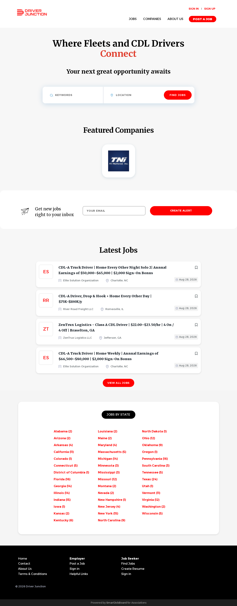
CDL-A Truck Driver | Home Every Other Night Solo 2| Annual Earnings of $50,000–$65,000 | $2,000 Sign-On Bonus (112, 270)
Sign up (209, 8)
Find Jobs (178, 95)
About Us (25, 569)
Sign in (194, 8)
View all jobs (118, 383)
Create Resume (132, 569)
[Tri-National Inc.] (118, 160)
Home (22, 558)
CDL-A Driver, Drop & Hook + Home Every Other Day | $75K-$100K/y (105, 299)
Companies (152, 19)
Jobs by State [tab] (118, 414)
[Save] (196, 267)
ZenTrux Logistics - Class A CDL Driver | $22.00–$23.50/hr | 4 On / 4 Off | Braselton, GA (116, 327)
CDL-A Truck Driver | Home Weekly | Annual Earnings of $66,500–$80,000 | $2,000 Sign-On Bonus (108, 356)
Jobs (133, 19)
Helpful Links (79, 574)
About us (175, 19)
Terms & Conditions (32, 574)
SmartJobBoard (116, 602)
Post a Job (202, 19)
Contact (24, 563)
